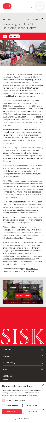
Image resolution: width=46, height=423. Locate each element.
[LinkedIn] (42, 19)
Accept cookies (23, 296)
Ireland (5, 380)
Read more (33, 395)
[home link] (7, 6)
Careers (6, 356)
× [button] (43, 385)
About (5, 369)
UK (5, 36)
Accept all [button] (12, 412)
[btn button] (30, 6)
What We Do (8, 349)
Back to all (7, 19)
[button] (39, 6)
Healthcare (14, 36)
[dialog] (23, 402)
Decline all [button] (33, 412)
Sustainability (9, 362)
